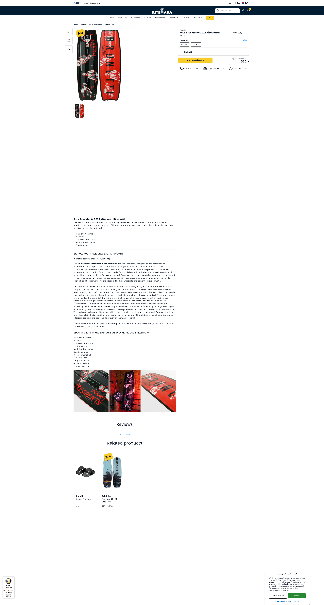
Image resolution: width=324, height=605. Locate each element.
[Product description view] (69, 40)
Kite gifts (186, 18)
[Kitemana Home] (162, 11)
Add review (124, 434)
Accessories (160, 18)
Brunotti (84, 25)
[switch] (8, 595)
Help (229, 3)
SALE (210, 18)
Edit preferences (278, 596)
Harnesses (135, 18)
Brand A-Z (198, 18)
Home (76, 25)
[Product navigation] (69, 49)
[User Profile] (243, 10)
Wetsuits (147, 18)
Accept (296, 596)
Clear (245, 40)
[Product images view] (69, 32)
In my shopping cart (195, 60)
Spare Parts (174, 18)
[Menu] (12, 578)
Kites (112, 18)
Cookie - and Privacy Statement (287, 601)
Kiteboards (122, 18)
